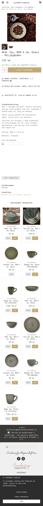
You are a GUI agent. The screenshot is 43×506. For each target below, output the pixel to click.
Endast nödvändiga (21, 497)
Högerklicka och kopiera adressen (16, 194)
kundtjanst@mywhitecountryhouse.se (21, 430)
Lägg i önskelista (11, 178)
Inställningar (21, 492)
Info (8, 238)
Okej (21, 501)
